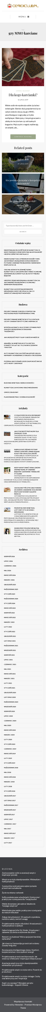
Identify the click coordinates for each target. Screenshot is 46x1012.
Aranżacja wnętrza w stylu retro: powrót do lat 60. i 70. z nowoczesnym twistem (20, 345)
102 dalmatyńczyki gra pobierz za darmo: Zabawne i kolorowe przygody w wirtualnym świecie (27, 491)
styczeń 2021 (9, 688)
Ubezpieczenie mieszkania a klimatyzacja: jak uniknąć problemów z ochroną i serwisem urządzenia (22, 282)
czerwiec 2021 (10, 664)
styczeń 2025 (9, 594)
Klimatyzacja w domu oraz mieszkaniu (21, 388)
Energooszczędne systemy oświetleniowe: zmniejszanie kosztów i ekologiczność (27, 451)
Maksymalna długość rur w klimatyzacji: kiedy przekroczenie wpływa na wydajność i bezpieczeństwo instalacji (23, 252)
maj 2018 (7, 772)
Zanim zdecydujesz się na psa (26, 528)
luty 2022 (8, 627)
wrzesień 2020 (10, 707)
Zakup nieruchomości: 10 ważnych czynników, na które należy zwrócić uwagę (21, 918)
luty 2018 (8, 786)
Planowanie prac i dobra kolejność (19, 397)
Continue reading (23, 137)
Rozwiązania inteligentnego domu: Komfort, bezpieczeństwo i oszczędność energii (20, 951)
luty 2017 (8, 843)
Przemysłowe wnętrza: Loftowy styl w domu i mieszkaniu (24, 510)
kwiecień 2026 (10, 575)
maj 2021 (7, 669)
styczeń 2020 (9, 744)
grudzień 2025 (10, 585)
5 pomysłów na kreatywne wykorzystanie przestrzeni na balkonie (19, 887)
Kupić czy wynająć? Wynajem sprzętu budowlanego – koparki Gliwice (17, 984)
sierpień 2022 (9, 613)
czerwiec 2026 (10, 566)
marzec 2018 (9, 782)
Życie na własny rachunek (12, 892)
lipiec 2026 (8, 561)
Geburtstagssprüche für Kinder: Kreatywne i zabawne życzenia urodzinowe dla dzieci (20, 931)
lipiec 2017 (8, 819)
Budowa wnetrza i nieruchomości (19, 383)
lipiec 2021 (8, 660)
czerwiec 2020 (10, 721)
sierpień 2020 (9, 711)
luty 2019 (8, 758)
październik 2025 (11, 589)
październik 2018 (11, 768)
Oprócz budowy (23, 91)
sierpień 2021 (9, 655)
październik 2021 (11, 646)
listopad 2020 (10, 697)
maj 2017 (7, 829)
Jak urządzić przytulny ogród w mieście (21, 337)
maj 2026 (7, 570)
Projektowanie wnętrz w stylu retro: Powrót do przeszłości (22, 971)
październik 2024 (11, 599)
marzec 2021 (9, 678)
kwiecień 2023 (10, 608)
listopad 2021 (10, 641)
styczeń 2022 (9, 631)
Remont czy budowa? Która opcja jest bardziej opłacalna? (21, 938)
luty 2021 (8, 683)
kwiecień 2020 (10, 730)
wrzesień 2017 (10, 810)
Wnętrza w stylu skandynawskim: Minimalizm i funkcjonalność (21, 880)
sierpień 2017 (9, 815)
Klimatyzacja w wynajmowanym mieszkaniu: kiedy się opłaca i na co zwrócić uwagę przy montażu (19, 291)
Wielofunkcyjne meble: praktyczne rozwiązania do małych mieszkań (21, 911)
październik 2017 (11, 805)
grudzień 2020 (10, 692)
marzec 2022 (9, 622)
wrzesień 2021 (10, 650)
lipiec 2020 (8, 716)
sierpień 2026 (9, 556)
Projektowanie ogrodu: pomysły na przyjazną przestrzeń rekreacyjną (20, 312)
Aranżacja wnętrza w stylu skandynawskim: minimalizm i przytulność (20, 964)
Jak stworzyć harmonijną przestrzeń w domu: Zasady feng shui (20, 944)
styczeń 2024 (9, 603)
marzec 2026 (9, 580)
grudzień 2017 (10, 796)
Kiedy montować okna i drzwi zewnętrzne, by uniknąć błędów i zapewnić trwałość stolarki (27, 471)
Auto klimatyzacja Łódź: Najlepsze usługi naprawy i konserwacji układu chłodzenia (23, 354)
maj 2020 (7, 725)
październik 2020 (11, 702)
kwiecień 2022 (10, 617)
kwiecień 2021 (10, 674)
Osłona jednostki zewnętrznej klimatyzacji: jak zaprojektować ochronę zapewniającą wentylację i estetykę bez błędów (22, 273)
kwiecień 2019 (10, 753)
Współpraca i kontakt (23, 1001)
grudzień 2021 (10, 636)
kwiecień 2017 (10, 833)
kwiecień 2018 (10, 777)
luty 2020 (8, 739)
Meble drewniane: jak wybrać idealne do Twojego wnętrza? (18, 905)
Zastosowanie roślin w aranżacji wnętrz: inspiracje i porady (19, 874)
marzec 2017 (9, 838)
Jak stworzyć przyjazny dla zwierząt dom (26, 432)
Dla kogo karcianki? (23, 95)
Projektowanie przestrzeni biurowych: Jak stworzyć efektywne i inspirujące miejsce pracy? (22, 957)
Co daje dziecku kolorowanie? (27, 415)
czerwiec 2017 (10, 824)
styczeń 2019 (9, 763)
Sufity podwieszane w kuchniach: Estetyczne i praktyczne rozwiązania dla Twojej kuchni (21, 898)
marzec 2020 (9, 735)
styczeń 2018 (9, 791)
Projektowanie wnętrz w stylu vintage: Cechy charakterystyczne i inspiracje (21, 320)
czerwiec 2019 (10, 749)
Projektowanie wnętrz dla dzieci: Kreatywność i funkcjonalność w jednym (22, 924)
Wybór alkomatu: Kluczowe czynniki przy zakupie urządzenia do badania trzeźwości (22, 329)
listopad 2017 (10, 800)
